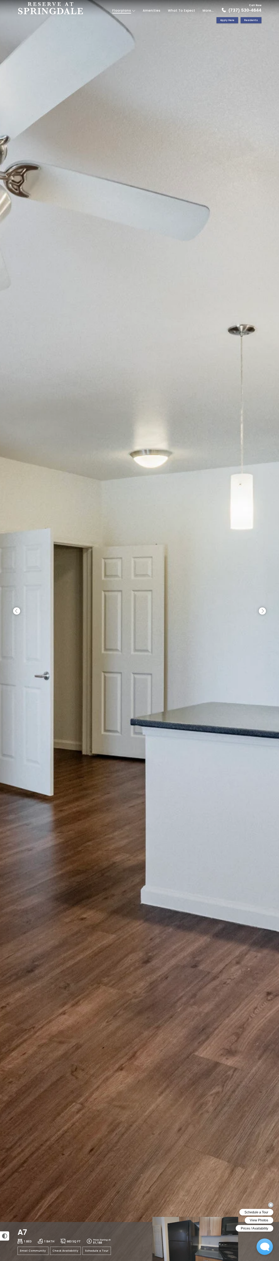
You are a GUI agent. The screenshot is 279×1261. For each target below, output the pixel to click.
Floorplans (122, 10)
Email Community (33, 1250)
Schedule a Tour (96, 1250)
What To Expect (181, 10)
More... (208, 10)
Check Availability (65, 1250)
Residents (251, 20)
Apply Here (227, 20)
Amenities (152, 10)
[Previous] (16, 611)
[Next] (262, 611)
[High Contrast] (4, 1236)
